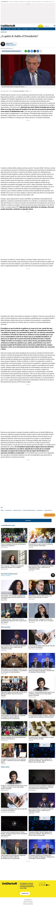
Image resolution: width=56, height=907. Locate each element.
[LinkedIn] (38, 51)
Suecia (50, 1)
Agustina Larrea (4, 569)
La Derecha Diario (15, 1)
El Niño (43, 1)
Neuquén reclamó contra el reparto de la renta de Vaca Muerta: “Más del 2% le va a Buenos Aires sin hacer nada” (40, 760)
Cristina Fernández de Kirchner (29, 510)
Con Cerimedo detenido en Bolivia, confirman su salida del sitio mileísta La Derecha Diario (42, 716)
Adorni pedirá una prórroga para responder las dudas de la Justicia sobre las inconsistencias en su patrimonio (13, 717)
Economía (8, 28)
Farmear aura (39, 1)
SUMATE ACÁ (25, 893)
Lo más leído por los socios (8, 525)
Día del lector (53, 1)
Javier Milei (10, 1)
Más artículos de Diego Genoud (9, 573)
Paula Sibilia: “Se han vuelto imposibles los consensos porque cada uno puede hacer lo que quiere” (13, 597)
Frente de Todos (8, 510)
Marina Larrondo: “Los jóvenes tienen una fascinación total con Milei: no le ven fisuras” (41, 619)
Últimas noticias (5, 767)
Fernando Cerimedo (22, 1)
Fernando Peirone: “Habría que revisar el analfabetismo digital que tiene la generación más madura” (14, 620)
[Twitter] (35, 51)
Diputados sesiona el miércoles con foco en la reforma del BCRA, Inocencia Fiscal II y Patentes (14, 693)
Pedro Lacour (31, 570)
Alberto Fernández (17, 510)
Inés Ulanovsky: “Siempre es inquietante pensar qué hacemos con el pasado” (12, 566)
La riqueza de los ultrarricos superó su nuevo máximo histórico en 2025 (41, 738)
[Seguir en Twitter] (39, 885)
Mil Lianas (32, 28)
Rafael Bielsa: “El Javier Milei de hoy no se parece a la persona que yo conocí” (40, 596)
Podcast (37, 28)
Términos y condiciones (28, 903)
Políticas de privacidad (28, 901)
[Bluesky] (32, 51)
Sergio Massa (39, 510)
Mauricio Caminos (32, 696)
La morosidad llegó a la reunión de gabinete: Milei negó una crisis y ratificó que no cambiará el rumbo (41, 567)
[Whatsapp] (26, 51)
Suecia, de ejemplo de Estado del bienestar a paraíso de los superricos (13, 544)
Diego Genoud (9, 43)
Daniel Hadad (46, 1)
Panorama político (28, 1)
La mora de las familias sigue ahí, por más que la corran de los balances (42, 646)
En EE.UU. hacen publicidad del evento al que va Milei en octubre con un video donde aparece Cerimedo (42, 693)
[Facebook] (29, 51)
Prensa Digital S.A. (28, 899)
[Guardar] (41, 51)
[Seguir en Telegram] (42, 885)
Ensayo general (34, 1)
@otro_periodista (6, 575)
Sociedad (14, 28)
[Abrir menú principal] (54, 25)
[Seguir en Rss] (48, 885)
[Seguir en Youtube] (47, 885)
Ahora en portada (5, 627)
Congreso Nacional (48, 510)
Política (3, 28)
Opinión (19, 28)
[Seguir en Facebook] (41, 885)
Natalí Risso (3, 763)
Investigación (25, 28)
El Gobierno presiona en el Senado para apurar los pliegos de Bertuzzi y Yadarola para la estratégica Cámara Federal (41, 670)
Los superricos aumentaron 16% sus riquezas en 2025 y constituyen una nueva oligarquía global (13, 760)
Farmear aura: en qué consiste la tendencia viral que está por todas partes (41, 544)
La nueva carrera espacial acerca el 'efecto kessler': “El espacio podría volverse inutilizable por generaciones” (14, 833)
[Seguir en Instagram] (44, 885)
